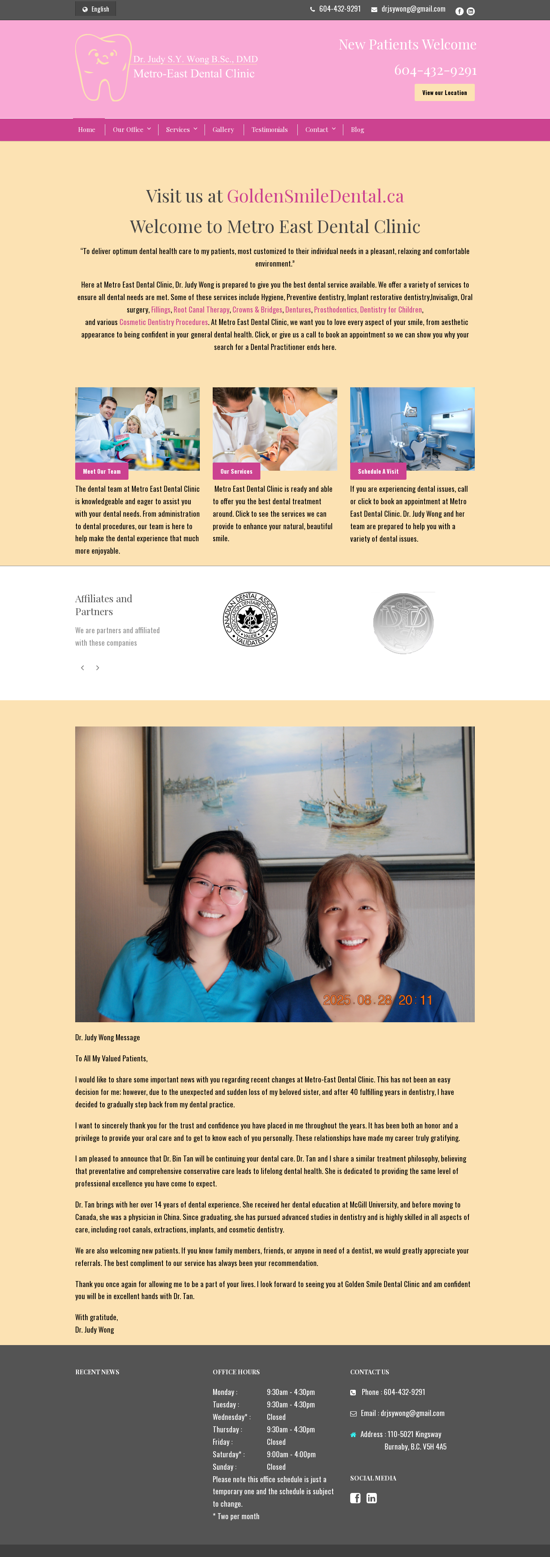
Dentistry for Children (391, 309)
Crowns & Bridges (257, 309)
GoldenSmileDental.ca (315, 195)
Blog (357, 129)
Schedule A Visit (378, 471)
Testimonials (270, 129)
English (100, 8)
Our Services (236, 471)
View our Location (444, 92)
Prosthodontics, (336, 309)
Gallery (223, 129)
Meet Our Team (102, 471)
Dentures (298, 309)
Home (86, 129)
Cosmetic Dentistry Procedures (163, 321)
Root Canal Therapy (201, 309)
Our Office (128, 129)
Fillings (161, 309)
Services (178, 129)
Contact (317, 129)
